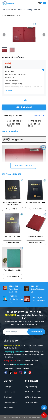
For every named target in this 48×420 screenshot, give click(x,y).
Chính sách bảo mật (32, 392)
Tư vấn (24, 100)
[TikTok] (11, 373)
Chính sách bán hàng (33, 397)
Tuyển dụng (8, 407)
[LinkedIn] (25, 373)
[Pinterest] (30, 373)
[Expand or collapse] (43, 139)
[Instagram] (20, 373)
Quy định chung (31, 387)
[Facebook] (6, 373)
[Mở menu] (44, 3)
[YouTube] (15, 373)
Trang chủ (6, 9)
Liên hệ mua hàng (24, 107)
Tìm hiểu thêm (39, 116)
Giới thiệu (7, 387)
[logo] (8, 3)
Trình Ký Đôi (30, 9)
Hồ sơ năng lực (9, 392)
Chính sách (8, 397)
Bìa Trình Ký (19, 9)
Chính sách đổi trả (31, 402)
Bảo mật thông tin (10, 402)
